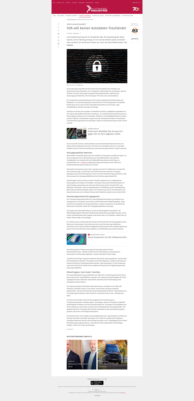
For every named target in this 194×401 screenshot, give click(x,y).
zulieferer (83, 162)
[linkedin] (58, 34)
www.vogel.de (122, 392)
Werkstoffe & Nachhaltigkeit (112, 15)
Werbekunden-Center (109, 386)
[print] (58, 40)
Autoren (134, 386)
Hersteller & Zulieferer (71, 15)
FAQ (131, 386)
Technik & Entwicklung (85, 15)
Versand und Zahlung (118, 386)
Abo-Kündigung (88, 386)
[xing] (58, 31)
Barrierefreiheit (81, 386)
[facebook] (58, 24)
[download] (58, 44)
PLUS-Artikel (60, 15)
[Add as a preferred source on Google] (97, 383)
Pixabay (79, 85)
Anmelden (135, 2)
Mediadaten (101, 386)
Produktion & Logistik (98, 15)
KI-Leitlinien (127, 386)
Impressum (60, 386)
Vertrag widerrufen (95, 386)
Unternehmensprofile (127, 15)
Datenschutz (74, 386)
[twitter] (58, 27)
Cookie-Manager (66, 386)
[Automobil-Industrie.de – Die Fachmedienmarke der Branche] (54, 15)
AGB (71, 386)
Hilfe (124, 386)
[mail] (58, 37)
